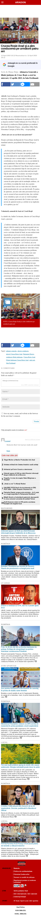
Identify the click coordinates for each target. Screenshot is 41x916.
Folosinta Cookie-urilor (21, 874)
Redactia (16, 868)
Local (4, 742)
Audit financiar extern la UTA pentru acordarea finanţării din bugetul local (19, 503)
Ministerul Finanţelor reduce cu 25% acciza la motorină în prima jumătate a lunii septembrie (19, 725)
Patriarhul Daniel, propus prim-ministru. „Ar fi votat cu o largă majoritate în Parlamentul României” (21, 493)
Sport (4, 901)
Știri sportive (33, 901)
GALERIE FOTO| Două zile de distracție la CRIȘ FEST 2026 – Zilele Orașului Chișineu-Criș (20, 488)
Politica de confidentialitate (23, 871)
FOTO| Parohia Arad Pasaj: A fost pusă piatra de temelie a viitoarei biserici (19, 845)
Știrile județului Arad (21, 891)
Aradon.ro (6, 868)
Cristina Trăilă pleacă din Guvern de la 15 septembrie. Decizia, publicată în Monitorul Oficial (18, 808)
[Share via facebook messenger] (25, 84)
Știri (4, 891)
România (5, 544)
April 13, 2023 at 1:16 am (32, 439)
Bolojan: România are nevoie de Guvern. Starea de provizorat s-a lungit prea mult (18, 567)
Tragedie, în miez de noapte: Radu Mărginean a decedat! (20, 479)
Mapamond (6, 508)
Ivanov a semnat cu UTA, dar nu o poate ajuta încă (20, 607)
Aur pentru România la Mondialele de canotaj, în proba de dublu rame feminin (20, 689)
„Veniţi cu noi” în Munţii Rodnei (15, 484)
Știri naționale (32, 894)
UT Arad (5, 583)
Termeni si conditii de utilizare (24, 877)
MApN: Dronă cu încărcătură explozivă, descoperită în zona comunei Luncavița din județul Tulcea (21, 498)
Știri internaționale (20, 894)
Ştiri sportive (9, 666)
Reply (8, 451)
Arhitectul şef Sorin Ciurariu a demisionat (18, 469)
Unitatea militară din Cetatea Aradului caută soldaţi (21, 464)
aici (25, 430)
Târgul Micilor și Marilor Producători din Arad (19, 460)
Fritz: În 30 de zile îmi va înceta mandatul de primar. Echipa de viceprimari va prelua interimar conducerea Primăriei (19, 649)
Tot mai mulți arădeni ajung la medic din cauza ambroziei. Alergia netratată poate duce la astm (20, 766)
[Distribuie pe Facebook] (6, 84)
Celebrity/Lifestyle (20, 897)
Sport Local (24, 901)
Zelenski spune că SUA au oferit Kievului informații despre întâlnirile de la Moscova (21, 474)
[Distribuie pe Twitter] (15, 84)
